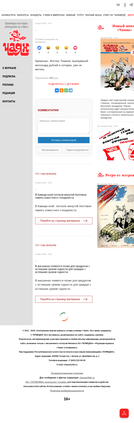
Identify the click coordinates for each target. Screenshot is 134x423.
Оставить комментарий (63, 140)
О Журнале (9, 68)
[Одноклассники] (61, 90)
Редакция (8, 93)
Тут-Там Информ (45, 174)
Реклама (8, 84)
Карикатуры (9, 15)
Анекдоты (36, 15)
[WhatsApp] (66, 90)
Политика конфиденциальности (67, 390)
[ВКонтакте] (57, 90)
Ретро (80, 15)
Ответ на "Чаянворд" (114, 15)
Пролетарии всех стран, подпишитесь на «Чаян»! (16, 25)
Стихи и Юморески (53, 15)
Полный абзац (93, 15)
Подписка (8, 76)
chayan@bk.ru (87, 377)
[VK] (118, 5)
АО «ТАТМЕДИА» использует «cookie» (46, 382)
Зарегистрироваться (77, 150)
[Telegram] (131, 5)
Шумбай (70, 15)
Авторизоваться (50, 150)
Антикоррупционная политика (67, 373)
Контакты (8, 101)
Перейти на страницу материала (60, 220)
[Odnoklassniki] (125, 5)
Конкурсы (23, 15)
